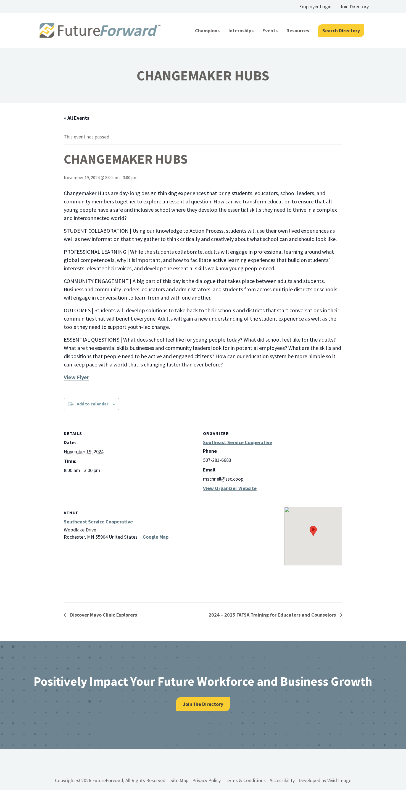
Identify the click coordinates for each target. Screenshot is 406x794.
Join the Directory (203, 704)
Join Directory (354, 6)
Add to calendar (92, 404)
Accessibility (282, 780)
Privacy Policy (206, 780)
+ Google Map (153, 537)
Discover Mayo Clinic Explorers (103, 615)
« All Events (76, 118)
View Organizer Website (230, 488)
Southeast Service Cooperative (237, 442)
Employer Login (315, 6)
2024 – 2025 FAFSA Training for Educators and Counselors (273, 615)
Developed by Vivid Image (325, 780)
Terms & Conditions (245, 780)
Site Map (179, 780)
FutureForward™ (100, 30)
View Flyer (76, 377)
